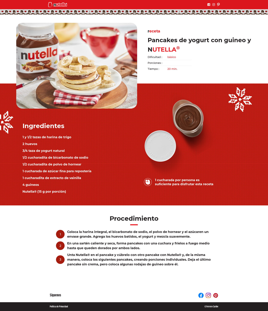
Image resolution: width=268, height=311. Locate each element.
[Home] (57, 4)
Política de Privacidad (59, 306)
